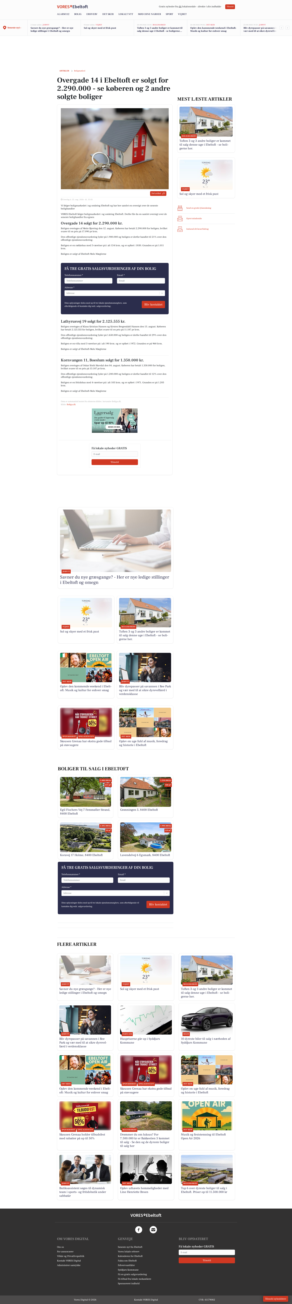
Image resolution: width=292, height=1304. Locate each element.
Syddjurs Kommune (128, 1269)
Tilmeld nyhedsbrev (275, 1298)
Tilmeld (230, 6)
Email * (121, 275)
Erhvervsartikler (126, 1265)
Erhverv (91, 14)
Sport (169, 14)
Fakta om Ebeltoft (127, 1260)
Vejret (182, 14)
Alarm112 (63, 14)
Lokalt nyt (125, 14)
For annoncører (65, 1251)
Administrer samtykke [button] (68, 1265)
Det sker (108, 14)
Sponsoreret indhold (129, 1283)
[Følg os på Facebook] (138, 1229)
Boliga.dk (71, 404)
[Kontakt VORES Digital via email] (153, 1229)
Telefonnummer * (73, 275)
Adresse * (69, 287)
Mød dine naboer (149, 14)
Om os (60, 1247)
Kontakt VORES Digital (69, 1260)
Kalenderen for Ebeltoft (130, 1256)
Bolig (78, 14)
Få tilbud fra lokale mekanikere (134, 1278)
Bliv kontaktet (153, 305)
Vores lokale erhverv (128, 1251)
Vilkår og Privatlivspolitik (70, 1256)
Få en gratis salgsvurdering (132, 1274)
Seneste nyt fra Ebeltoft (130, 1247)
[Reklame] (114, 420)
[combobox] (66, 293)
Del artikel (156, 193)
